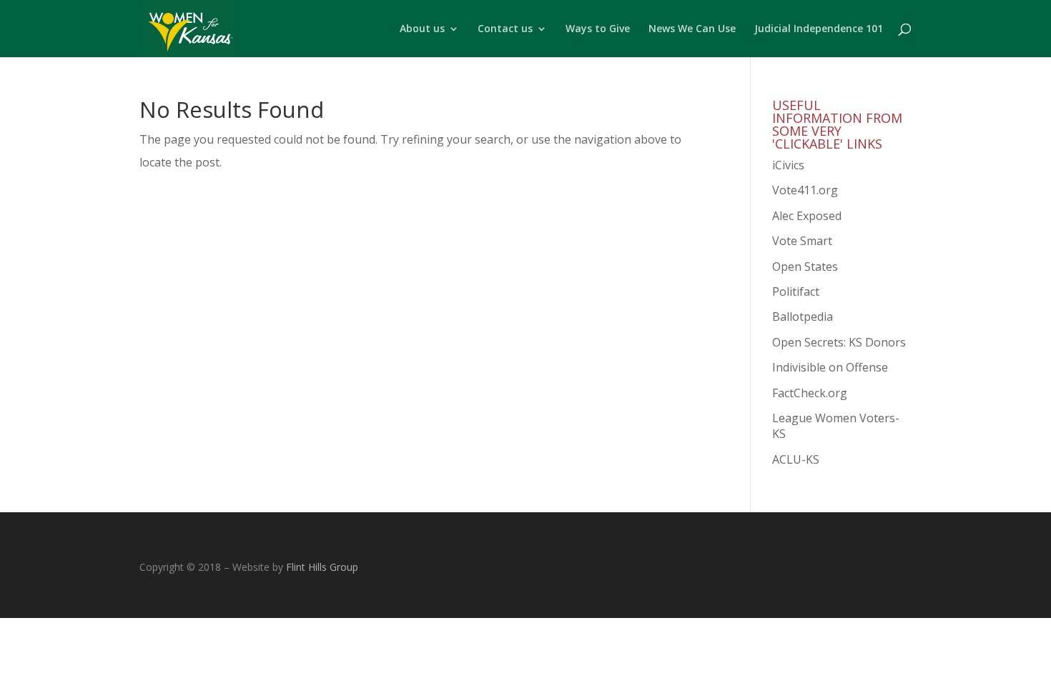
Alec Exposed (807, 216)
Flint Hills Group (322, 567)
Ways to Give (598, 29)
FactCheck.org (809, 393)
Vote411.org (805, 190)
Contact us (505, 29)
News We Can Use (692, 29)
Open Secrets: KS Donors (839, 342)
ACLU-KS (795, 459)
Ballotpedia (802, 316)
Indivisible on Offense (830, 367)
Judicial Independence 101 (818, 29)
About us (422, 29)
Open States (805, 266)
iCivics (788, 165)
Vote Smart (802, 241)
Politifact (795, 291)
